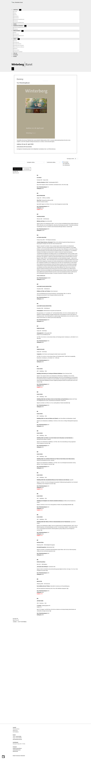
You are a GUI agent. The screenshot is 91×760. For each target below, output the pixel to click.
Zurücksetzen (27, 169)
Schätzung (16, 29)
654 (37, 472)
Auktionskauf (16, 33)
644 (37, 235)
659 (37, 579)
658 (37, 559)
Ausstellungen (16, 42)
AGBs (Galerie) (16, 37)
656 (37, 514)
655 (37, 493)
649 (37, 366)
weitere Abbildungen (41, 275)
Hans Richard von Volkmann (19, 46)
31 (18, 621)
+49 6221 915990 (18, 736)
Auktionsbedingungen (17, 749)
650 (37, 391)
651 (37, 411)
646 (37, 303)
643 (37, 214)
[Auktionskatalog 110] (45, 112)
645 (37, 284)
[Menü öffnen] (13, 68)
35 (22, 621)
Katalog (15, 14)
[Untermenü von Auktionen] (20, 10)
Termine (15, 11)
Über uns (15, 53)
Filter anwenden (17, 169)
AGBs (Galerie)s (16, 50)
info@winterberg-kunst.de (17, 739)
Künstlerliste (16, 16)
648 (37, 346)
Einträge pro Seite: (70, 158)
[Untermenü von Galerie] (19, 39)
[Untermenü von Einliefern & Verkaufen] (25, 26)
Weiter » (25, 621)
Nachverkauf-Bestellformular (19, 19)
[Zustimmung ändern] (3, 756)
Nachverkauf (16, 17)
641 (37, 175)
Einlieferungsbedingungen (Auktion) (20, 27)
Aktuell (15, 40)
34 (21, 621)
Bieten (15, 12)
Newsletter (15, 54)
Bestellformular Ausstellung (19, 45)
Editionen (15, 48)
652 (37, 430)
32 (19, 621)
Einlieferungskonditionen (17, 748)
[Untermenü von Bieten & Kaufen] (22, 31)
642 (37, 193)
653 (37, 451)
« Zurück (14, 621)
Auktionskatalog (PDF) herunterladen (24, 146)
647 (37, 326)
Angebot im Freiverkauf (18, 51)
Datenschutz (23, 755)
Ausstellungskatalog (17, 43)
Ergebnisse (16, 20)
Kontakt (15, 56)
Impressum (18, 755)
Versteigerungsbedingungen (19, 22)
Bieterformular (15, 751)
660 (37, 598)
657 (37, 540)
